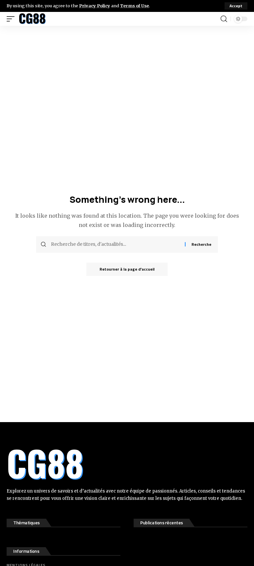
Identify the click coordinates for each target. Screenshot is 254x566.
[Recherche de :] (115, 244)
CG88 (45, 463)
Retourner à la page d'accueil (127, 269)
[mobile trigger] (12, 19)
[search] (224, 18)
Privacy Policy (94, 5)
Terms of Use (134, 5)
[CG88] (32, 19)
